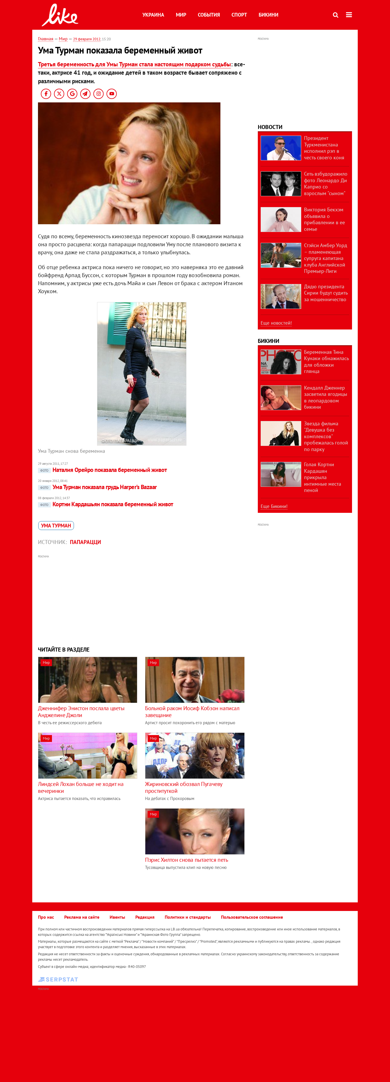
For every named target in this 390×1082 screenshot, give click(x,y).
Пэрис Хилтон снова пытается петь (186, 859)
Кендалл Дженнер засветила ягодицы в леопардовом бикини (325, 397)
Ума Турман (56, 525)
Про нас (46, 917)
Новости (270, 127)
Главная (45, 38)
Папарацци (85, 542)
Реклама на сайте (81, 917)
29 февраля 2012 (86, 39)
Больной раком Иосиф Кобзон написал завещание (192, 711)
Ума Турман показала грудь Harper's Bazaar (98, 487)
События (209, 14)
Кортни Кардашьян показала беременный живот (106, 504)
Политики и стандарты (188, 917)
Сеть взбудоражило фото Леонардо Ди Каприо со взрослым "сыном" (325, 183)
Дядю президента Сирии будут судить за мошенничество (325, 293)
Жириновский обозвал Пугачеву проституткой (183, 787)
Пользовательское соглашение (252, 917)
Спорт (239, 14)
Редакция (144, 917)
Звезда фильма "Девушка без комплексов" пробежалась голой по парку (326, 436)
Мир (181, 14)
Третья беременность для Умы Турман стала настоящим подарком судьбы (134, 64)
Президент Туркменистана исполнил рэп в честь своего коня (324, 148)
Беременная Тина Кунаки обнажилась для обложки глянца (326, 362)
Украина (153, 14)
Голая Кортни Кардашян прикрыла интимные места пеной (322, 477)
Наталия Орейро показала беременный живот (103, 470)
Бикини (268, 14)
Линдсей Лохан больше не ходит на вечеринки (80, 787)
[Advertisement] (141, 600)
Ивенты (117, 917)
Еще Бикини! (274, 506)
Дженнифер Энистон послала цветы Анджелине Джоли (81, 711)
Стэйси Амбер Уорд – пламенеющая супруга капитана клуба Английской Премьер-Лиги (325, 258)
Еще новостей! (276, 323)
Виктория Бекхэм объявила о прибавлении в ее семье (324, 219)
